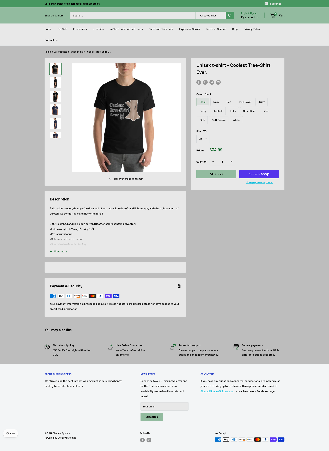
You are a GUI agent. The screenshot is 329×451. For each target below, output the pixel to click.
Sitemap (71, 437)
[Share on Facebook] (198, 82)
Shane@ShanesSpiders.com (217, 391)
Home (48, 29)
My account (248, 17)
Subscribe (275, 3)
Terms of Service (216, 29)
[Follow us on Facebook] (142, 439)
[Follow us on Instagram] (149, 439)
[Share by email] (218, 82)
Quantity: (202, 161)
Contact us (51, 39)
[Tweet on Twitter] (211, 82)
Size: (201, 131)
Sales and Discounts (161, 29)
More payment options (259, 182)
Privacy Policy (252, 29)
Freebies (98, 29)
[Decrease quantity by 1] (213, 161)
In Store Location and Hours (126, 29)
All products (60, 51)
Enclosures (80, 29)
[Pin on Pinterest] (205, 82)
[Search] (230, 15)
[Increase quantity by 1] (231, 161)
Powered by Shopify (55, 437)
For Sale (62, 29)
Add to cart (216, 174)
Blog (235, 29)
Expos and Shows (189, 29)
